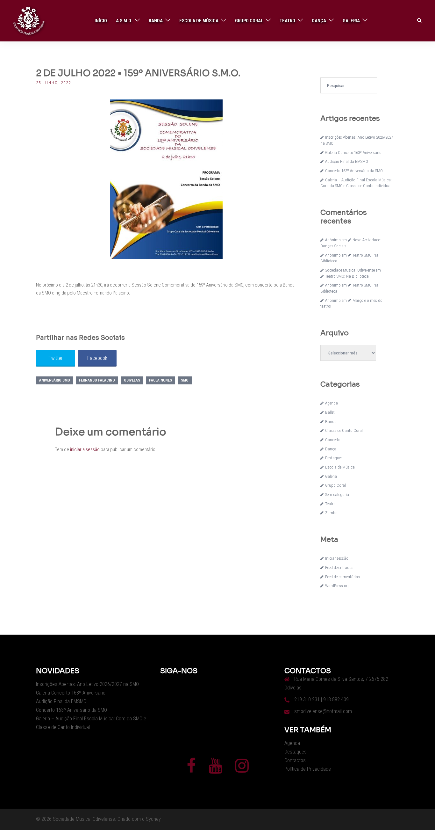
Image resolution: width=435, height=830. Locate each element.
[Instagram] (242, 770)
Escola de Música (198, 21)
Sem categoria (337, 494)
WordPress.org (337, 585)
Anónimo (333, 239)
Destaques (334, 457)
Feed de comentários (342, 576)
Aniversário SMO (54, 380)
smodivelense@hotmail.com (323, 711)
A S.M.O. (124, 21)
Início (101, 21)
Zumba (331, 512)
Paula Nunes (160, 380)
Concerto (332, 439)
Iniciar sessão (336, 558)
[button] (419, 20)
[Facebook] (191, 770)
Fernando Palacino (97, 380)
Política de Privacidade (307, 769)
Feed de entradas (339, 567)
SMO (185, 380)
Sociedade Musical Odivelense (350, 270)
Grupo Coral (249, 21)
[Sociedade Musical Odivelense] (29, 20)
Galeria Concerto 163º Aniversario (353, 152)
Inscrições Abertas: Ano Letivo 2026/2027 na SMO (87, 684)
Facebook (97, 358)
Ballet (330, 412)
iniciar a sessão (85, 449)
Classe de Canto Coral (344, 430)
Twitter (55, 358)
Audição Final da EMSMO (346, 161)
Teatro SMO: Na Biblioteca (347, 276)
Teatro (287, 21)
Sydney (153, 819)
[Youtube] (215, 770)
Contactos (295, 760)
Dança (319, 21)
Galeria (351, 21)
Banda (156, 21)
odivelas (132, 380)
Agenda (331, 403)
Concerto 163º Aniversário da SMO (354, 170)
